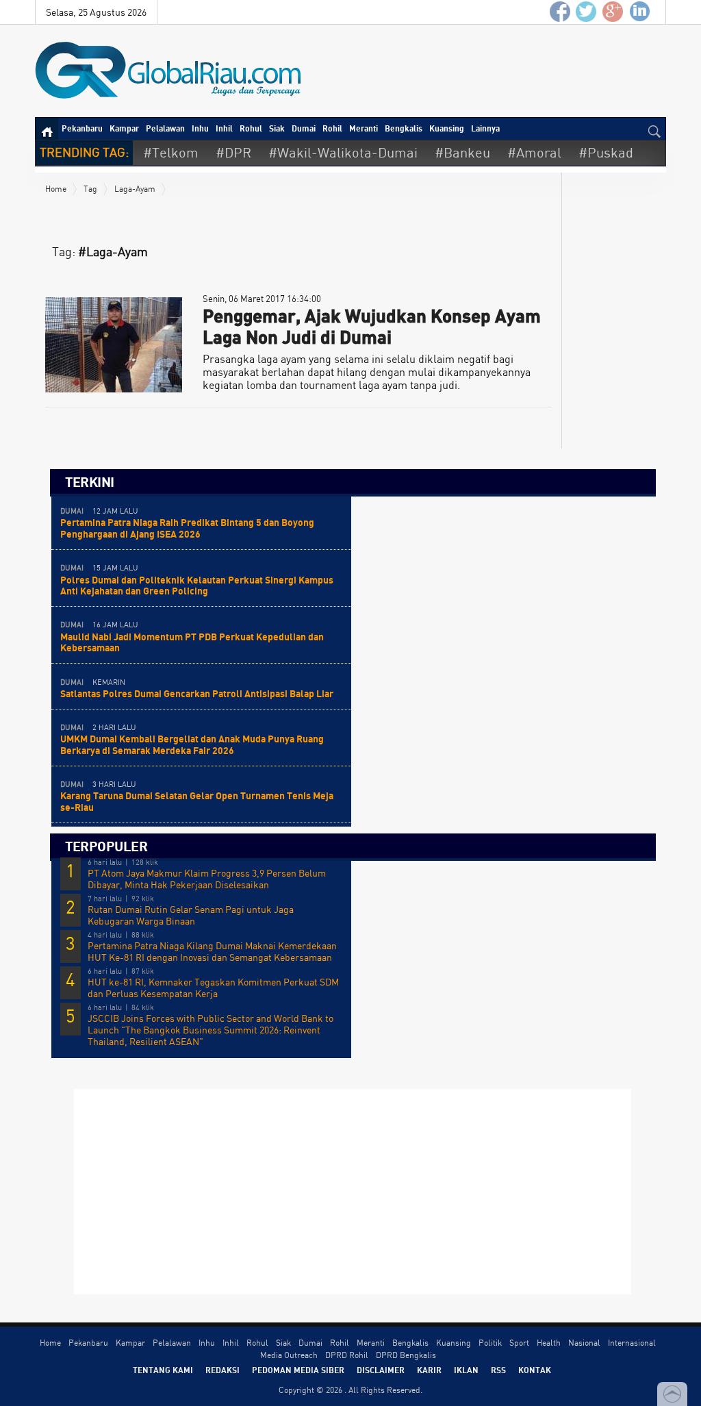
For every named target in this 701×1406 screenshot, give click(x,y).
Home (55, 189)
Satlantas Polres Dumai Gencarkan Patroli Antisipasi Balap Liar (196, 693)
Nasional (584, 1343)
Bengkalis (403, 128)
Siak (277, 128)
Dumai (304, 128)
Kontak (534, 1369)
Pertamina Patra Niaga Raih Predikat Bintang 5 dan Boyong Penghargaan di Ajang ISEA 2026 (187, 528)
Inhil (224, 128)
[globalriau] (560, 12)
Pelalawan (165, 128)
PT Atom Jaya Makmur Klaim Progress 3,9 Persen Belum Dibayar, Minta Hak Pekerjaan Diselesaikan (207, 879)
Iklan (466, 1369)
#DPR (233, 152)
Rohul (251, 128)
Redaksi (222, 1369)
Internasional (632, 1343)
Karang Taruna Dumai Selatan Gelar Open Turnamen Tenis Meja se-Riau (196, 801)
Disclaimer (381, 1369)
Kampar (124, 128)
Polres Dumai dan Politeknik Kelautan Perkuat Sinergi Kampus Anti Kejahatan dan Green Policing (196, 585)
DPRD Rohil (346, 1355)
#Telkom (171, 152)
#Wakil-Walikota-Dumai (343, 152)
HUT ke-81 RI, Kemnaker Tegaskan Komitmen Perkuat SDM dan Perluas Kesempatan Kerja (213, 988)
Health (549, 1343)
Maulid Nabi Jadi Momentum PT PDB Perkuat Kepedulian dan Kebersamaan (192, 642)
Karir (429, 1369)
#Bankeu (462, 152)
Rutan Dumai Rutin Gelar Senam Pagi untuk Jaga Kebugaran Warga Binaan (191, 915)
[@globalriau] (586, 12)
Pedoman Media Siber (298, 1369)
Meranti (363, 128)
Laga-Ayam (134, 189)
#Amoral (534, 152)
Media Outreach (289, 1355)
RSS (498, 1369)
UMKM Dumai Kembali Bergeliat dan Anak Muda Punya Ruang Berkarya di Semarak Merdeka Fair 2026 (192, 744)
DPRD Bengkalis (406, 1355)
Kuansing (446, 128)
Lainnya (485, 128)
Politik (490, 1343)
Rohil (332, 128)
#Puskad (605, 152)
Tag (90, 189)
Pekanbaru (82, 128)
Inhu (200, 128)
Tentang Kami (163, 1369)
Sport (519, 1343)
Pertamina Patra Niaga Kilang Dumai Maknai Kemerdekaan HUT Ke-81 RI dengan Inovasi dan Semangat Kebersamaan (212, 951)
